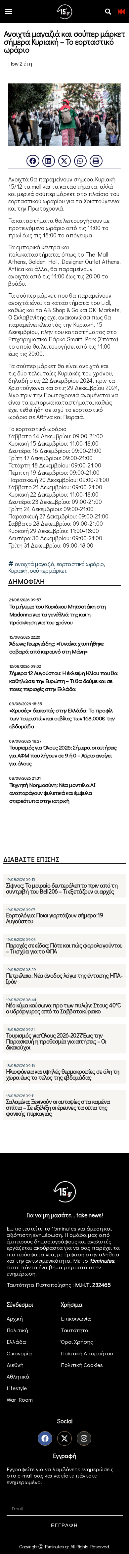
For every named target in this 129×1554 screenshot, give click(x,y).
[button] (108, 11)
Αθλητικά (18, 1376)
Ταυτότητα (75, 1330)
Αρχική (15, 1318)
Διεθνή (15, 1365)
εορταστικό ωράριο (80, 563)
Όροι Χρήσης (77, 1341)
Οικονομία (19, 1353)
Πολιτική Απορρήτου (87, 1353)
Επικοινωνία (76, 1318)
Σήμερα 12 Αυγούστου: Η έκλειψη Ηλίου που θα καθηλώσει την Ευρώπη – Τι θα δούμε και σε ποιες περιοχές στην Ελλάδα (63, 681)
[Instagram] (84, 1438)
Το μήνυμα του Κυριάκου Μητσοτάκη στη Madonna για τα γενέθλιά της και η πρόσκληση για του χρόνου (57, 614)
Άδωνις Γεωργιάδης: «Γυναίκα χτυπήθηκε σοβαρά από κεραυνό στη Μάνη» (56, 647)
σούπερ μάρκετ (48, 570)
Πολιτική (17, 1330)
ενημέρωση (21, 1273)
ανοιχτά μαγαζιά (34, 563)
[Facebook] (45, 1438)
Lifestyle (17, 1388)
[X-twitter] (64, 1438)
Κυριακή (17, 570)
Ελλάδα (16, 1341)
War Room (20, 1399)
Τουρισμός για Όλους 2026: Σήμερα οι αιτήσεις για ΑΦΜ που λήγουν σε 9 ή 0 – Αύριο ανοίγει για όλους (63, 755)
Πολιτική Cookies (82, 1365)
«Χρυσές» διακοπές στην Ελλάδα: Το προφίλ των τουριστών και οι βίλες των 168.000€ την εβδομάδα (61, 718)
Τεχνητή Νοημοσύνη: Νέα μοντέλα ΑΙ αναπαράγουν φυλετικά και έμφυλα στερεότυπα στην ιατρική (52, 792)
